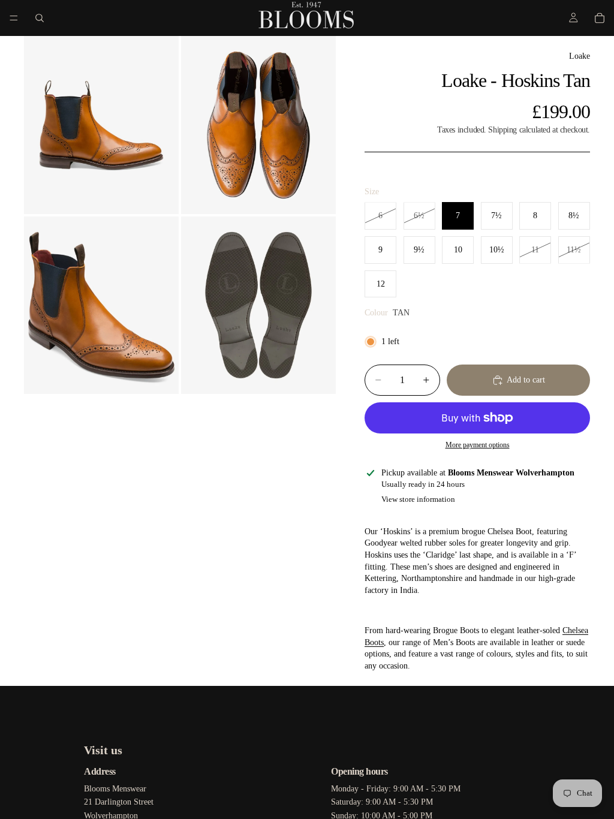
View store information (418, 499)
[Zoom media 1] (101, 125)
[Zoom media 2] (258, 125)
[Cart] (599, 18)
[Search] (39, 18)
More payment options (478, 445)
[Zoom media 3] (101, 305)
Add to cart (526, 379)
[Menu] (14, 18)
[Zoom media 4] (258, 305)
